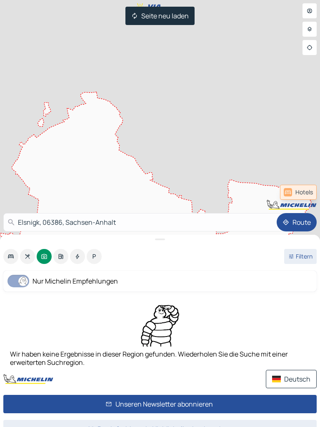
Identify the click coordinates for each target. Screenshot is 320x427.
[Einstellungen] (309, 29)
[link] (298, 192)
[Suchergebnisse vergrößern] (160, 239)
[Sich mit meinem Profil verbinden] (309, 10)
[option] (10, 256)
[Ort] (309, 47)
